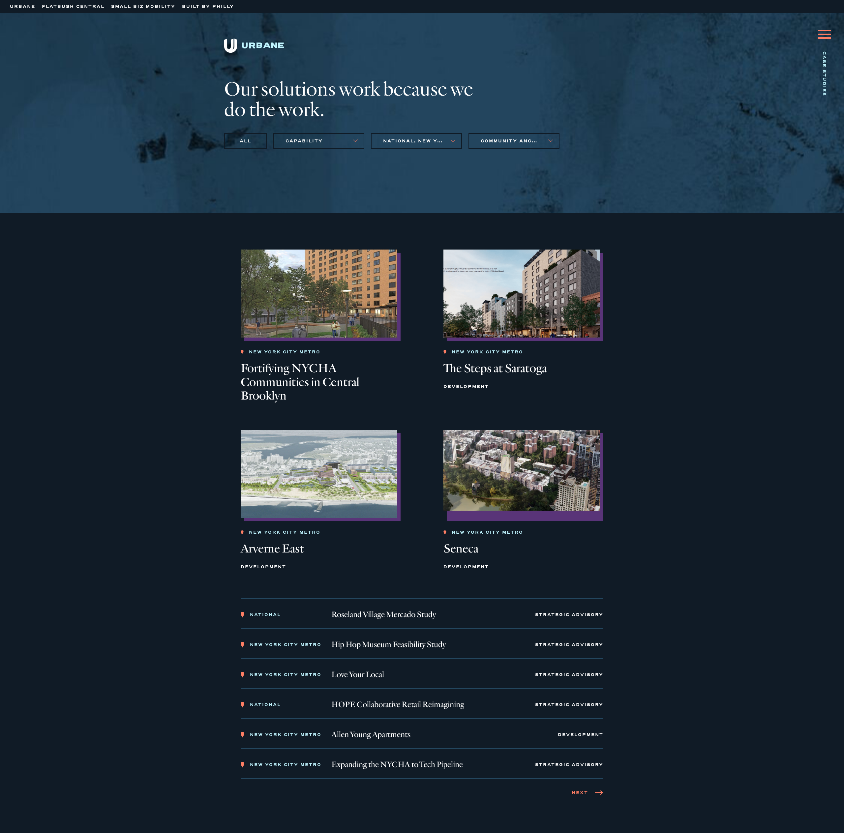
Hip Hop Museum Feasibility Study (388, 645)
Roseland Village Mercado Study (383, 615)
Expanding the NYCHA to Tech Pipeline (397, 765)
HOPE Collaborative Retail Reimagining (397, 705)
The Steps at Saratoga (495, 368)
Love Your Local (357, 675)
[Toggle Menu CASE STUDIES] (824, 29)
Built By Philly (208, 6)
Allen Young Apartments (370, 735)
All (245, 140)
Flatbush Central (73, 6)
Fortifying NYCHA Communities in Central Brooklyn (300, 382)
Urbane (22, 6)
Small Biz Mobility (143, 6)
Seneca (460, 548)
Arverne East (272, 548)
